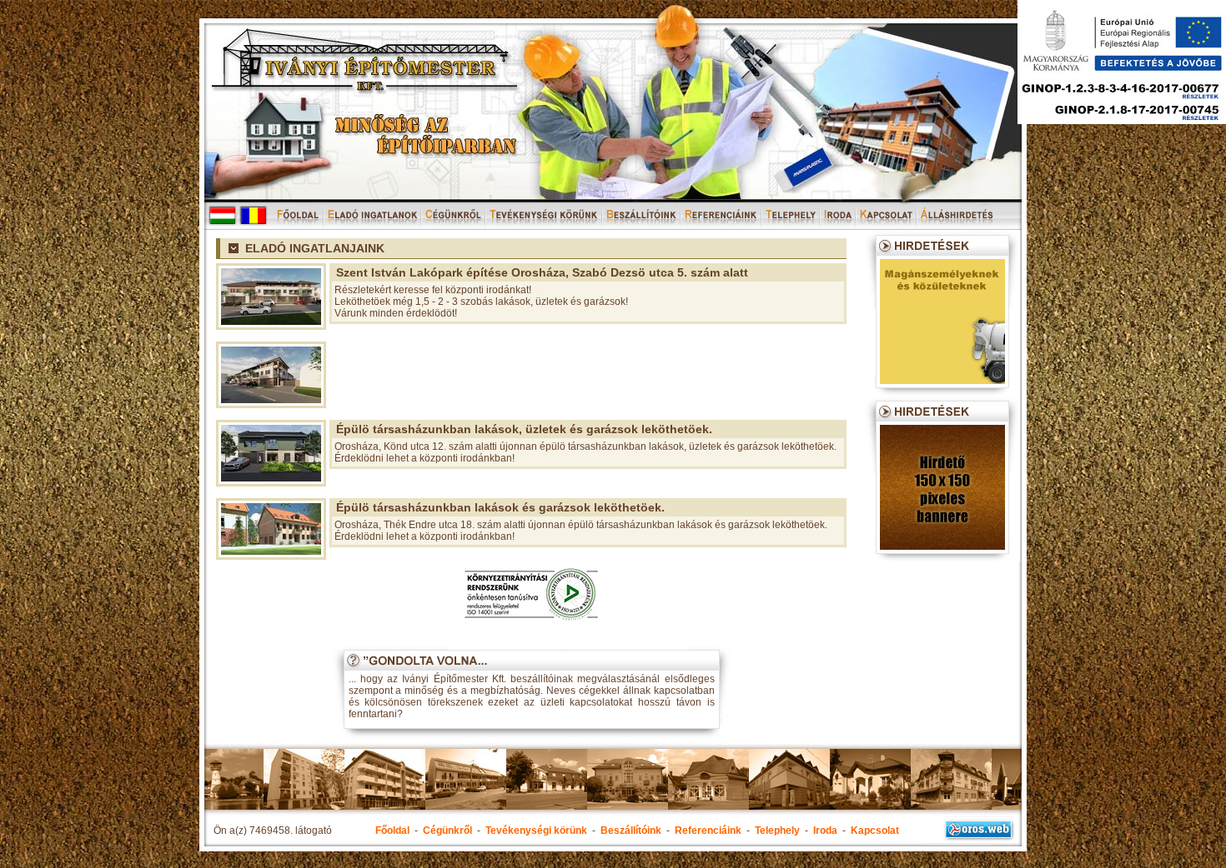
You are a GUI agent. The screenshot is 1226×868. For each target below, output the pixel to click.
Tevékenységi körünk (536, 830)
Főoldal (392, 830)
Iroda (825, 830)
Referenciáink (708, 830)
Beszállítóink (630, 830)
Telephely (777, 830)
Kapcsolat (875, 830)
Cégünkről (447, 830)
